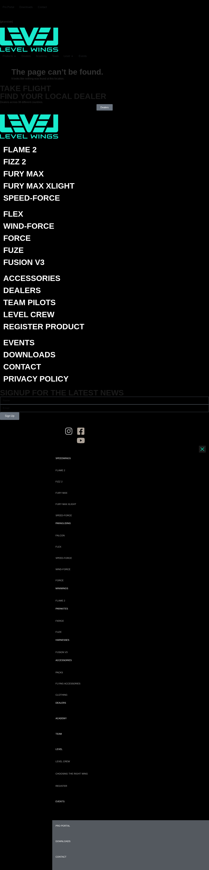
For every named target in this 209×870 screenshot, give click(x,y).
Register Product (43, 326)
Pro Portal (63, 825)
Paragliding (63, 523)
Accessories (31, 278)
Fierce (60, 621)
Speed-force (31, 198)
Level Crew (28, 314)
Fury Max (23, 173)
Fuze (13, 250)
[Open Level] (72, 56)
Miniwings (62, 588)
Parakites (62, 608)
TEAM (59, 734)
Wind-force (28, 226)
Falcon (60, 535)
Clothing (61, 695)
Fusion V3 (24, 262)
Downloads (29, 354)
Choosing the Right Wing (72, 773)
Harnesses (62, 640)
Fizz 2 (14, 161)
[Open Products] (15, 56)
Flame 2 (20, 149)
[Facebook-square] (81, 431)
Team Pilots (29, 302)
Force (17, 238)
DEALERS (61, 703)
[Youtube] (143, 14)
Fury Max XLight (38, 186)
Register (61, 786)
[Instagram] (4, 14)
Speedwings (63, 458)
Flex (13, 214)
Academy (61, 718)
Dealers (22, 290)
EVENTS (60, 801)
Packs (59, 672)
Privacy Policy (36, 379)
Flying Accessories (68, 683)
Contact (22, 366)
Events (19, 342)
